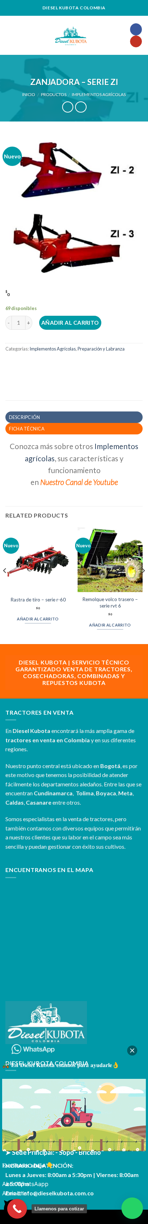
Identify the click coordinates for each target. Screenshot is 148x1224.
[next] (143, 584)
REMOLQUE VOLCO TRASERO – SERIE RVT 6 (110, 602)
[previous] (5, 584)
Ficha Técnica (27, 429)
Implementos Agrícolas (99, 94)
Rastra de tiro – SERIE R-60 (38, 600)
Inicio (28, 94)
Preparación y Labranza (101, 349)
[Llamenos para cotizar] (17, 1209)
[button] (132, 1208)
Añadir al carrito (70, 322)
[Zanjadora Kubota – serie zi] (74, 203)
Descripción (24, 417)
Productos (53, 94)
